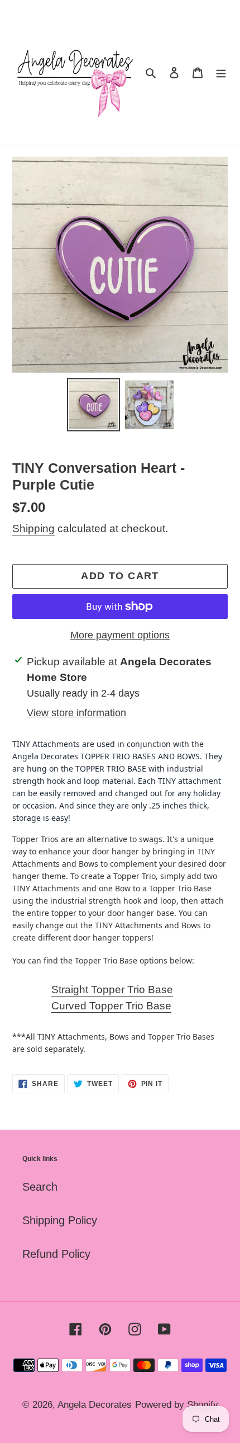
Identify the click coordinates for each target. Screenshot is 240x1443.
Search (39, 1187)
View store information (76, 712)
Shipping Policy (59, 1220)
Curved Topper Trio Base (111, 1006)
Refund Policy (56, 1254)
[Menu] (221, 72)
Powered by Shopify (176, 1404)
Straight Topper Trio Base (112, 989)
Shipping (33, 528)
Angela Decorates (94, 1404)
